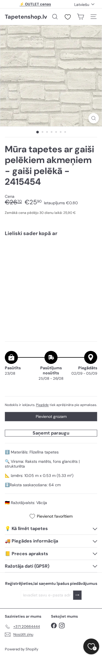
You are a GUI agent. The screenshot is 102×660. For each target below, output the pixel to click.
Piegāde (42, 405)
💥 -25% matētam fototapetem (35, 5)
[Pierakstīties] (77, 595)
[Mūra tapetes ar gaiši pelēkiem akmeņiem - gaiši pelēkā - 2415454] (51, 263)
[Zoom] (93, 118)
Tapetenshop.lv (26, 16)
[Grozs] (80, 16)
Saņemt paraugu (51, 433)
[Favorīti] (67, 17)
